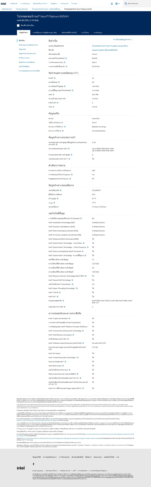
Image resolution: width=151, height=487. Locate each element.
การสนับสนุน (98, 33)
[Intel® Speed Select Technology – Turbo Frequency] (88, 247)
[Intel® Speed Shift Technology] (72, 280)
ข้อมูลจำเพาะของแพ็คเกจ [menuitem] (27, 62)
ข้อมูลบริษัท (37, 457)
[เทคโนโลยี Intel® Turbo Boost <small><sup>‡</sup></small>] (72, 284)
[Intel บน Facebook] (33, 464)
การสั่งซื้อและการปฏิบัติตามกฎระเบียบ (45, 33)
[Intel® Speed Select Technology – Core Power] (83, 243)
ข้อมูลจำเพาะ (23, 33)
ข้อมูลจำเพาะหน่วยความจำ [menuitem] (27, 53)
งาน (117, 457)
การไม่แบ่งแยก (64, 457)
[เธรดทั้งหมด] (59, 82)
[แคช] (53, 94)
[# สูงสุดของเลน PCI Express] (70, 179)
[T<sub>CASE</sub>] (54, 203)
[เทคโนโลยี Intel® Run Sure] (69, 370)
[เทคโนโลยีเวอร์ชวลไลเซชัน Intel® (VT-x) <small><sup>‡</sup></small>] (80, 378)
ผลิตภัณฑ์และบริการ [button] (40, 4)
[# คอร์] (55, 78)
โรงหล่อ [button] (74, 4)
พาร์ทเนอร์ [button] (64, 4)
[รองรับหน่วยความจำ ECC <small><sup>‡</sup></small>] (69, 159)
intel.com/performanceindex (92, 475)
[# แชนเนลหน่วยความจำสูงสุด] (71, 155)
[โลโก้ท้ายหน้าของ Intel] (21, 468)
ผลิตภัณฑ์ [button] (13, 4)
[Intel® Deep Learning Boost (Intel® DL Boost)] (82, 251)
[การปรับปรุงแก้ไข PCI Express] (72, 174)
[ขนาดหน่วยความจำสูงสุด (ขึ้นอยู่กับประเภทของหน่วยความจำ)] (56, 144)
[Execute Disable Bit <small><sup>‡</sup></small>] (65, 361)
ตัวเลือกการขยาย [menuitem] (24, 58)
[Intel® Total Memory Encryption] (73, 335)
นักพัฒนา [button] (54, 4)
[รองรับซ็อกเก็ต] (60, 190)
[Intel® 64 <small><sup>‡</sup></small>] (57, 296)
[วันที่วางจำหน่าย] (62, 122)
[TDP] (53, 107)
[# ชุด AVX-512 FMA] (64, 307)
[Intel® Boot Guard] (63, 366)
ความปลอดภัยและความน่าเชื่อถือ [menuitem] (29, 71)
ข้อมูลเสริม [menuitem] (22, 49)
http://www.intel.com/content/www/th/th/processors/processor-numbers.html (37, 420)
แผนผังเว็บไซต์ (109, 457)
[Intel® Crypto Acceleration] (69, 318)
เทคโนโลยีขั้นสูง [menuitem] (24, 66)
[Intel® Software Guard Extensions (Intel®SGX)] (83, 343)
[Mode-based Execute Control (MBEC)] (77, 374)
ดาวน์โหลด (85, 33)
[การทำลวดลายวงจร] (64, 62)
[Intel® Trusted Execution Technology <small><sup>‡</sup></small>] (78, 357)
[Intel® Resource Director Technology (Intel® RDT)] (86, 276)
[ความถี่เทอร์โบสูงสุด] (65, 86)
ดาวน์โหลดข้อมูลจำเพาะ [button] (122, 40)
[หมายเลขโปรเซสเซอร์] (66, 58)
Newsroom (98, 457)
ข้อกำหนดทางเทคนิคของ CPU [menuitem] (28, 45)
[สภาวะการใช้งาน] (63, 131)
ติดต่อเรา (88, 457)
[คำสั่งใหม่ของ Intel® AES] (68, 339)
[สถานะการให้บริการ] (65, 127)
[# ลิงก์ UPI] (57, 103)
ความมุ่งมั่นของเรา (50, 457)
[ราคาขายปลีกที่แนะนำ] (66, 66)
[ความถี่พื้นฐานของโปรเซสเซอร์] (72, 90)
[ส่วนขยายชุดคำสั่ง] (63, 301)
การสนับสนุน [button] (25, 4)
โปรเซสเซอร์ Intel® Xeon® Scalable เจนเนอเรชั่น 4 (110, 46)
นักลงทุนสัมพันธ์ (77, 457)
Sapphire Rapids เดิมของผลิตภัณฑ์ (104, 50)
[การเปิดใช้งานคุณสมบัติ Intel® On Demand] (81, 218)
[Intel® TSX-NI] (60, 292)
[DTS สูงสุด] (57, 198)
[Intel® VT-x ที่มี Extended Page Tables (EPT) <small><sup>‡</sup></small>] (83, 388)
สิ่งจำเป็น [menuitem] (22, 41)
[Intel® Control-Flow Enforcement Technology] (83, 331)
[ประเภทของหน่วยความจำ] (69, 148)
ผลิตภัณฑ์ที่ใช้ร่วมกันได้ (69, 33)
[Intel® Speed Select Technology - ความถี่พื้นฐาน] (85, 255)
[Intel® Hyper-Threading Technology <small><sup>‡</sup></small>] (77, 288)
